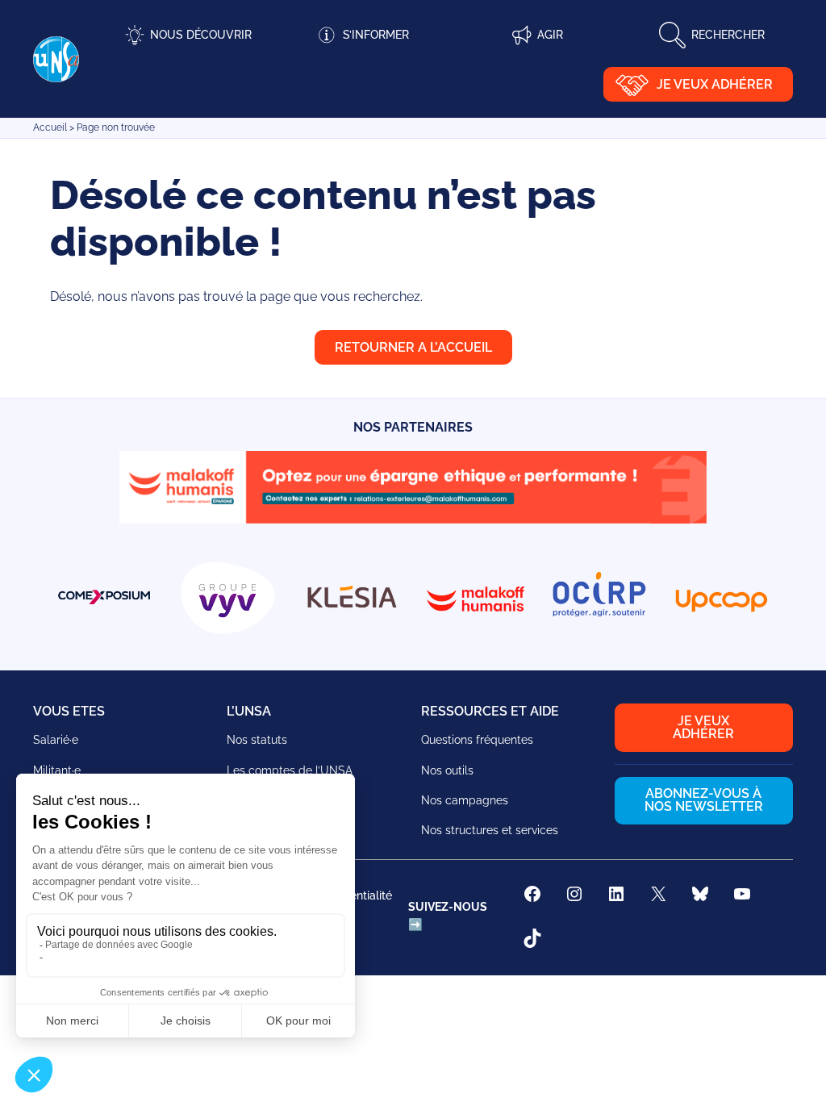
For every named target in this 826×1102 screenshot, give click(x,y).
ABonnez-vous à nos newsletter (704, 800)
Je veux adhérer (715, 84)
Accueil (50, 127)
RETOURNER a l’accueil (413, 347)
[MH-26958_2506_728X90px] (413, 519)
